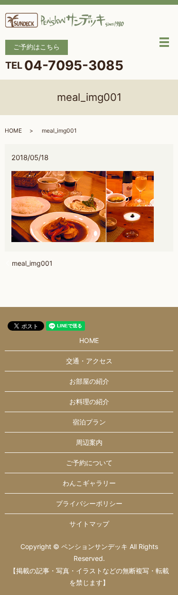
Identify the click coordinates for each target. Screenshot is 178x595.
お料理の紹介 (89, 401)
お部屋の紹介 (89, 381)
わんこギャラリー (89, 483)
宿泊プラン (89, 422)
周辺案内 (89, 442)
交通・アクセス (89, 361)
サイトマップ (89, 524)
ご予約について (89, 463)
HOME (13, 130)
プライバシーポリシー (89, 503)
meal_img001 (32, 263)
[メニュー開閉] (164, 42)
